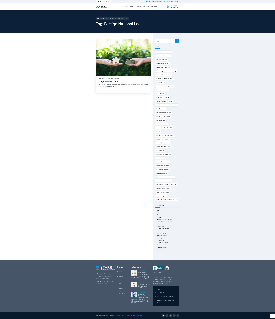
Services (139, 6)
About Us (131, 6)
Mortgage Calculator (121, 280)
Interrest (158, 131)
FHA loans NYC (160, 93)
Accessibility (122, 288)
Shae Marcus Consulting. (136, 315)
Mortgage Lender (162, 235)
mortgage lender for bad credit (163, 154)
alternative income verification (163, 52)
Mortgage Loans (160, 158)
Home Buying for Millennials (165, 221)
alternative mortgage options (163, 55)
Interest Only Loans (161, 120)
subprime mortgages (161, 196)
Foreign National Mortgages (113, 78)
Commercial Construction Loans (163, 74)
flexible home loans (161, 101)
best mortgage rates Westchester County (166, 71)
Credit (158, 212)
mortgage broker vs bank (162, 142)
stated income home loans (162, 192)
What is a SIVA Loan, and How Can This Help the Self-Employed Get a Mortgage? (140, 275)
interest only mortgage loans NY (164, 127)
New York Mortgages (163, 242)
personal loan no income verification (165, 177)
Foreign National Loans (108, 81)
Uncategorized (161, 249)
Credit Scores (161, 215)
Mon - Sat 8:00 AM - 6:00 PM (172, 1)
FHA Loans (160, 217)
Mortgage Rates (161, 238)
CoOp (158, 210)
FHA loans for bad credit (162, 89)
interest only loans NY (161, 124)
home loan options (160, 108)
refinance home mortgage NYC (163, 180)
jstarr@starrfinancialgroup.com (154, 1)
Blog (120, 283)
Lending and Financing (163, 228)
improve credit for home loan (163, 116)
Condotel (158, 78)
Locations (146, 6)
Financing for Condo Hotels (162, 97)
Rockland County (162, 247)
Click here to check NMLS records (162, 277)
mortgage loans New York (162, 161)
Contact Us (154, 6)
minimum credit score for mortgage (164, 135)
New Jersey (160, 240)
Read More (102, 90)
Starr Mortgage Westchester (163, 188)
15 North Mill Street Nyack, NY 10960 (165, 301)
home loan (174, 105)
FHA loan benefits (160, 82)
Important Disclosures (122, 292)
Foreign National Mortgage (162, 105)
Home (125, 6)
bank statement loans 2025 (162, 63)
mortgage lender (160, 150)
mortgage (158, 139)
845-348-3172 (175, 7)
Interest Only (160, 226)
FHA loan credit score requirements (164, 86)
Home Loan (160, 224)
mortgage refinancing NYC (162, 169)
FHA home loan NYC (168, 78)
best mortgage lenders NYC (163, 67)
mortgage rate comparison (162, 165)
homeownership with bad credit (163, 112)
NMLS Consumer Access (160, 275)
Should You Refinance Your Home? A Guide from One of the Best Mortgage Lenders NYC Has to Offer (140, 298)
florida (170, 101)
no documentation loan (161, 173)
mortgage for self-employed (163, 146)
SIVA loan (173, 184)
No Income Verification (163, 245)
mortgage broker (168, 139)
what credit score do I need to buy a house (166, 199)
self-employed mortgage (162, 184)
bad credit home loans (161, 59)
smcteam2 (101, 78)
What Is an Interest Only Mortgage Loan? (144, 286)
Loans (158, 231)
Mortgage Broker (162, 233)
